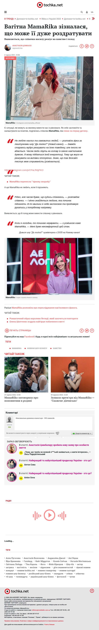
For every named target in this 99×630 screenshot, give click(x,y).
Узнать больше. (49, 624)
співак (69, 573)
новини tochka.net (26, 570)
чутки (72, 577)
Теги (8, 550)
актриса (10, 567)
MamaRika (16, 348)
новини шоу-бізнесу (37, 348)
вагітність (22, 567)
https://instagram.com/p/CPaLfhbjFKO (23, 170)
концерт (10, 570)
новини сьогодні (67, 570)
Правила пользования (11, 621)
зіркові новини (83, 567)
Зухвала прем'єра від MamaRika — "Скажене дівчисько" (72, 399)
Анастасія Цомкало (22, 46)
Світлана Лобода (14, 564)
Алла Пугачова (13, 558)
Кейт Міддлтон (42, 561)
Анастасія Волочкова (34, 558)
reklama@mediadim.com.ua (41, 610)
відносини (45, 567)
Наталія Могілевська (80, 561)
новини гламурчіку (47, 570)
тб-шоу (9, 577)
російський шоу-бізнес (40, 573)
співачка (80, 573)
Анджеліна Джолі (56, 558)
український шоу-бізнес (42, 577)
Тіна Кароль (31, 564)
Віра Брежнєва (13, 561)
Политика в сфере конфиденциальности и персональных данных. (42, 621)
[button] (86, 12)
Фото (43, 564)
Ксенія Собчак (60, 561)
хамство (57, 348)
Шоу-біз (70, 564)
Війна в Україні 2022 (51, 19)
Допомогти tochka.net (27, 19)
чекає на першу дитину (75, 131)
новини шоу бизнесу (16, 573)
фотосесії (61, 577)
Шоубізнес (10, 58)
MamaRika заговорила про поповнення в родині (21, 399)
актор (80, 564)
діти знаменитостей (63, 567)
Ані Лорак (73, 558)
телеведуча (21, 577)
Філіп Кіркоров (56, 564)
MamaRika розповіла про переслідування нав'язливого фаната (44, 308)
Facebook (29, 337)
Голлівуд (28, 561)
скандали (58, 573)
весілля (33, 567)
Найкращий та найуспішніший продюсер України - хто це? (60, 460)
